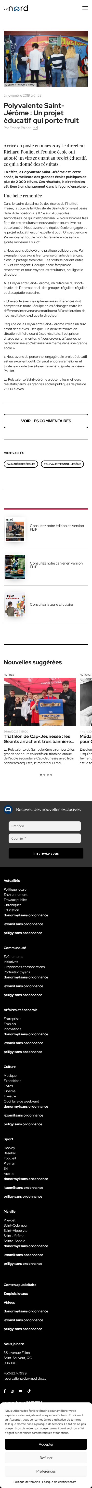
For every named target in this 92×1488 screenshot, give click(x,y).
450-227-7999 (15, 1373)
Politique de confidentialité (59, 1482)
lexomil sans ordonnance (23, 924)
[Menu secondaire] (85, 8)
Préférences (46, 1471)
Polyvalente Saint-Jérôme (62, 464)
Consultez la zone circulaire (51, 604)
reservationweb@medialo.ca (25, 1378)
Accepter (46, 1444)
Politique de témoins (26, 1482)
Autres (9, 674)
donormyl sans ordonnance (26, 915)
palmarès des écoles (21, 464)
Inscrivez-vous (46, 853)
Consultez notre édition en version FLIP (57, 527)
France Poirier (20, 128)
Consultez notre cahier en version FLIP (56, 565)
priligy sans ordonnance (23, 933)
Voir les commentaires (46, 420)
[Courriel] (35, 128)
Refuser (46, 1457)
